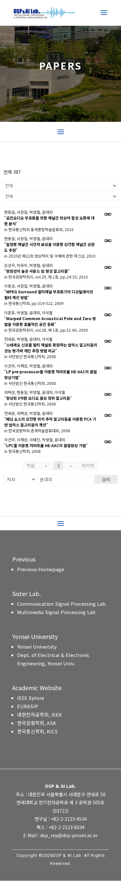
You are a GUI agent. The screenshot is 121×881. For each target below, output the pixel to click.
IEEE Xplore (30, 697)
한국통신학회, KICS (37, 731)
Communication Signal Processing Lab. (62, 603)
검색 (106, 479)
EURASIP (27, 706)
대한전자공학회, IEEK (39, 714)
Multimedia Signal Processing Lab (56, 612)
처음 (30, 465)
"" (49, 220)
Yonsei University (37, 646)
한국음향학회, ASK (36, 722)
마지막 (88, 465)
